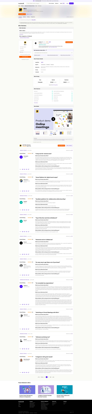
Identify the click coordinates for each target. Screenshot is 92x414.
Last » (53, 377)
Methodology (65, 23)
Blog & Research (54, 402)
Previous (42, 377)
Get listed (71, 3)
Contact (19, 404)
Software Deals (32, 403)
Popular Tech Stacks (32, 404)
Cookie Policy (20, 412)
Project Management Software (45, 403)
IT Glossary (53, 403)
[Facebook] (73, 412)
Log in (67, 3)
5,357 (30, 11)
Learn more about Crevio (53, 47)
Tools (53, 404)
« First (39, 377)
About (19, 403)
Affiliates (19, 406)
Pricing (28, 16)
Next (50, 377)
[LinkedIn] (24, 169)
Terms (23, 412)
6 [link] (46, 377)
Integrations (33, 16)
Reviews (24, 16)
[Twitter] (23, 169)
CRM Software (43, 402)
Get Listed (64, 402)
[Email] (26, 169)
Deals (62, 3)
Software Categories (32, 402)
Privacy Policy (27, 412)
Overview (20, 16)
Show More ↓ (21, 34)
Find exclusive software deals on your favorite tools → (50, 0)
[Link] (28, 169)
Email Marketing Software (44, 404)
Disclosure (35, 412)
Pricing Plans (55, 84)
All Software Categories (44, 409)
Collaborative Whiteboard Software (24, 37)
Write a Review (51, 3)
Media (22, 52)
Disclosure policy (60, 23)
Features (22, 50)
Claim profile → (33, 19)
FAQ (19, 405)
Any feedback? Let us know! (25, 59)
